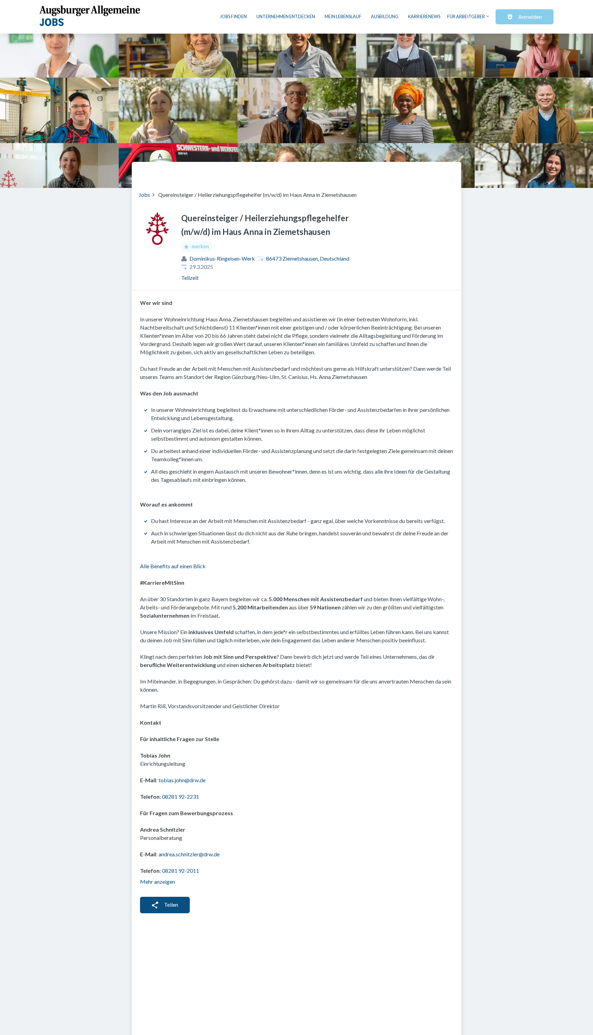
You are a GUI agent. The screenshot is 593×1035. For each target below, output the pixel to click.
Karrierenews (424, 16)
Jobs (144, 194)
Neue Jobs (398, 172)
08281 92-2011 (180, 870)
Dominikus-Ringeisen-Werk (222, 258)
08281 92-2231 (180, 796)
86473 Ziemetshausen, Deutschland (307, 258)
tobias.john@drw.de (182, 780)
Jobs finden (233, 16)
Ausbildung (384, 16)
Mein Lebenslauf (343, 16)
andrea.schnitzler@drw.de (189, 854)
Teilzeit (190, 277)
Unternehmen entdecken (285, 16)
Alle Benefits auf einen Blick (173, 566)
